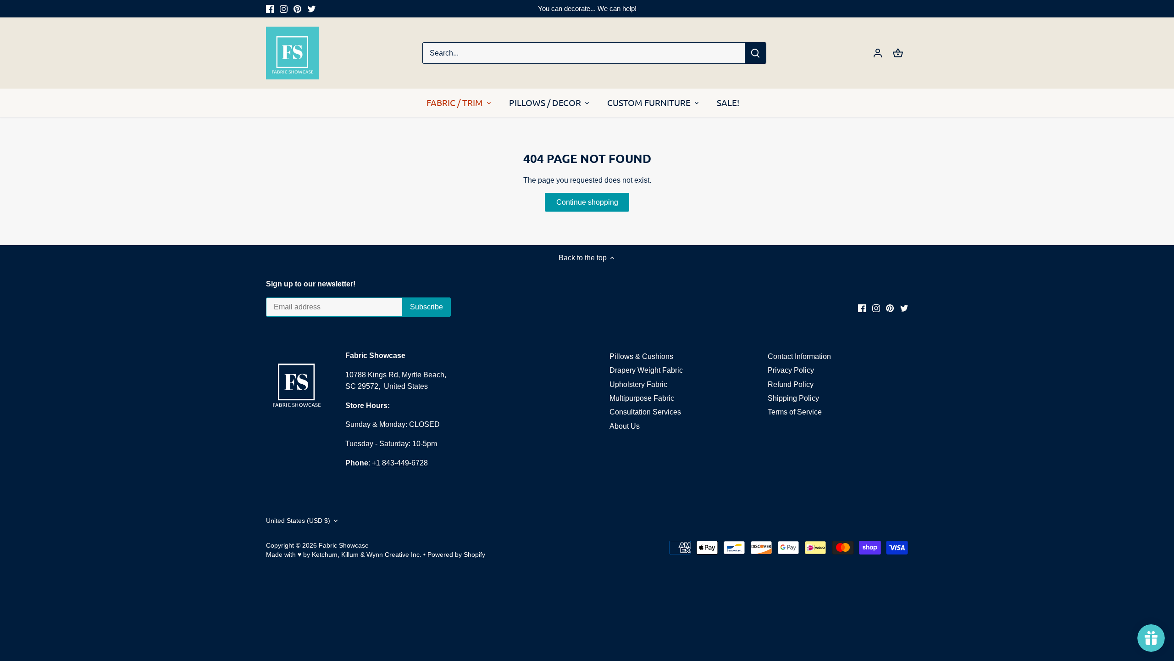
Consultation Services (645, 412)
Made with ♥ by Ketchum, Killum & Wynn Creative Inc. (343, 554)
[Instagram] (284, 9)
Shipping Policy (793, 398)
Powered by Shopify (456, 554)
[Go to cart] (897, 53)
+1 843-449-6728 (400, 463)
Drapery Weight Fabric (646, 370)
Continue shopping (587, 202)
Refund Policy (791, 384)
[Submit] (755, 53)
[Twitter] (312, 9)
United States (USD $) (298, 520)
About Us (624, 426)
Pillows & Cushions (641, 356)
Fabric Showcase (344, 545)
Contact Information (799, 356)
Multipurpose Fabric (641, 398)
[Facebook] (270, 9)
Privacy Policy (791, 370)
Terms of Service (795, 412)
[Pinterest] (297, 9)
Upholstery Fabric (638, 384)
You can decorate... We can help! (587, 8)
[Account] (878, 53)
